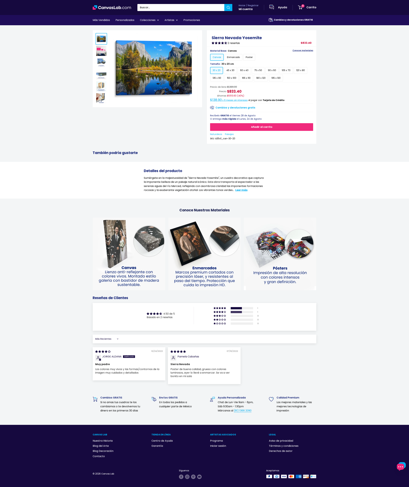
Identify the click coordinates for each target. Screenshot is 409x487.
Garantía (157, 446)
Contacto (99, 456)
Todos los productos (113, 29)
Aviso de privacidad (281, 441)
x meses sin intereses (229, 100)
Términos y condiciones (283, 446)
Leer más (241, 190)
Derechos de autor (281, 451)
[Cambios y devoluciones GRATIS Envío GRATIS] (270, 20)
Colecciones (147, 20)
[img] (103, 351)
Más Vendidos (101, 20)
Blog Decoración (103, 451)
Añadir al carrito (261, 127)
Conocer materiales (303, 50)
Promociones (191, 20)
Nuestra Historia (103, 441)
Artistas (169, 20)
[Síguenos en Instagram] (187, 477)
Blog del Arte (101, 446)
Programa (216, 441)
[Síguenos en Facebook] (181, 477)
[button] (220, 43)
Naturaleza (216, 134)
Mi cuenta (246, 9)
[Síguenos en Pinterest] (193, 477)
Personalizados (125, 20)
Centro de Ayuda (162, 441)
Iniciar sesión (218, 446)
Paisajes (229, 134)
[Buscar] (228, 7)
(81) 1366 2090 (242, 410)
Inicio (95, 29)
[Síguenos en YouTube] (199, 477)
